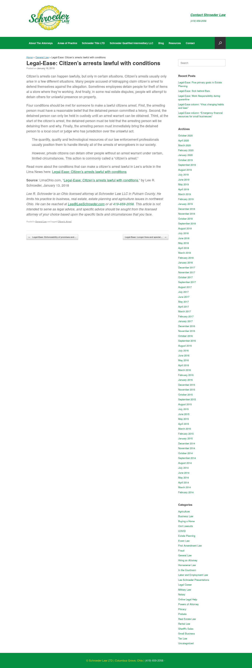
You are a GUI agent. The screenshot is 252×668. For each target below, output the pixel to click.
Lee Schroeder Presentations (193, 580)
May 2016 (183, 360)
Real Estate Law (187, 619)
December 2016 (186, 326)
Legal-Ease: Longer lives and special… (145, 237)
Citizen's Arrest (64, 221)
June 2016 (183, 355)
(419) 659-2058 (198, 20)
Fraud (181, 550)
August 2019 (185, 169)
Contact (190, 43)
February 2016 (186, 375)
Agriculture (184, 511)
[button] (220, 43)
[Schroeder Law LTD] (49, 18)
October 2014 (185, 453)
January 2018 (185, 262)
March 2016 (184, 370)
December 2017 (186, 267)
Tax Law (182, 638)
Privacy (182, 609)
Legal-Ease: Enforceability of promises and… (52, 237)
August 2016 (185, 345)
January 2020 (185, 155)
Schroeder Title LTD (93, 43)
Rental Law (184, 623)
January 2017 (185, 321)
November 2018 (186, 213)
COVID (182, 531)
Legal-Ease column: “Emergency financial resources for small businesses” (200, 114)
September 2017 (187, 282)
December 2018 (186, 209)
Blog (161, 43)
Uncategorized (186, 643)
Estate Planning (186, 535)
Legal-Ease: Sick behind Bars (194, 91)
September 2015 (187, 399)
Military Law (184, 589)
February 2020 (186, 150)
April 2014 (183, 482)
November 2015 (186, 389)
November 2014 (186, 448)
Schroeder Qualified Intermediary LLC (131, 43)
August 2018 (185, 228)
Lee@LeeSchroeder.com (86, 204)
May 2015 (183, 419)
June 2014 (183, 472)
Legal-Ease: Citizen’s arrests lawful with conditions (89, 171)
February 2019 (186, 199)
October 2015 (185, 394)
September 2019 (187, 164)
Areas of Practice (67, 43)
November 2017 (186, 272)
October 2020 (185, 135)
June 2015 (183, 414)
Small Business (186, 633)
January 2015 (185, 438)
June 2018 (183, 238)
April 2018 (183, 248)
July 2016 (183, 350)
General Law (42, 57)
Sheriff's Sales (186, 628)
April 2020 (183, 140)
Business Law (185, 516)
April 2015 (183, 424)
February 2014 (186, 492)
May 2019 (183, 184)
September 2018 (187, 223)
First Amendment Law (190, 545)
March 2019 (184, 194)
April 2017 (183, 306)
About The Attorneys (41, 43)
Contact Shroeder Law (208, 14)
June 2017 (183, 297)
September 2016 (187, 340)
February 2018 (186, 257)
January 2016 (185, 379)
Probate (182, 614)
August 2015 (185, 404)
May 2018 (183, 243)
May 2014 (183, 477)
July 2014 (183, 467)
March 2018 (184, 252)
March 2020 (184, 145)
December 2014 (186, 443)
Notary (181, 594)
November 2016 (186, 331)
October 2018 (185, 218)
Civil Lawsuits (185, 526)
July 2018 (183, 233)
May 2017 (183, 301)
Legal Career (185, 584)
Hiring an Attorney (187, 560)
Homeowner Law (187, 565)
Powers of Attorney (188, 604)
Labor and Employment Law (193, 575)
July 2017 (183, 292)
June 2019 (183, 179)
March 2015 (184, 428)
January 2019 (185, 204)
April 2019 (183, 189)
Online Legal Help (187, 599)
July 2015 (183, 409)
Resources (175, 43)
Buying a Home (186, 521)
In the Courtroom (187, 570)
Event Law (183, 540)
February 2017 (186, 316)
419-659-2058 (123, 204)
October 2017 (185, 277)
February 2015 (186, 433)
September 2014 (187, 458)
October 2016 (185, 336)
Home (29, 57)
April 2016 (183, 365)
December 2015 (186, 384)
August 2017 (185, 287)
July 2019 (183, 174)
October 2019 (185, 160)
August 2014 (185, 463)
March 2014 (184, 487)
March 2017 (184, 311)
